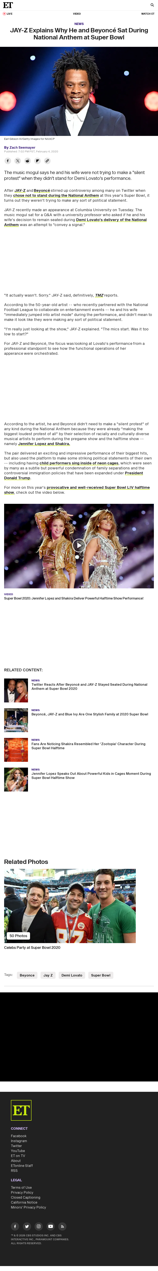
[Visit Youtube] (50, 1226)
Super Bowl (100, 975)
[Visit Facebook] (15, 1227)
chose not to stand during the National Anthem (56, 195)
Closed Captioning (25, 1197)
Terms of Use (21, 1187)
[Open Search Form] (152, 5)
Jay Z (48, 975)
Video (77, 14)
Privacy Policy (22, 1192)
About (16, 1160)
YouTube (18, 1150)
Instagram (19, 1141)
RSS (14, 1170)
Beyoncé (42, 190)
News (79, 24)
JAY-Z (20, 190)
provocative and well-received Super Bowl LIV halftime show (77, 490)
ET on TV (18, 1155)
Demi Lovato (72, 975)
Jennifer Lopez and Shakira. (44, 444)
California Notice (24, 1202)
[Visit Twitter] (27, 1227)
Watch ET (148, 14)
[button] (79, 545)
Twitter (16, 1146)
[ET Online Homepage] (9, 5)
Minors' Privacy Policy (28, 1207)
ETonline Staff (22, 1165)
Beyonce (27, 975)
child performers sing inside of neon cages (79, 463)
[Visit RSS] (62, 1227)
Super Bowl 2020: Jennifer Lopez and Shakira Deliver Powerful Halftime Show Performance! (73, 598)
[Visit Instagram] (39, 1227)
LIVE (9, 14)
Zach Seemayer (22, 147)
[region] (79, 1036)
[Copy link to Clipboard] (47, 161)
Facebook (19, 1136)
